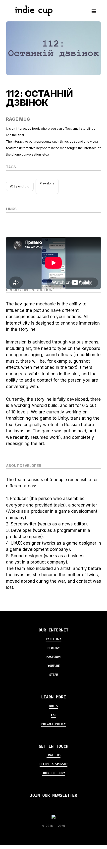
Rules (53, 706)
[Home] (32, 15)
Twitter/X (53, 639)
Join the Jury (53, 773)
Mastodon (53, 657)
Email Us (53, 755)
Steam (53, 675)
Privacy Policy (53, 724)
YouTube (54, 666)
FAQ (53, 715)
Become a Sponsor (53, 764)
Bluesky (54, 648)
